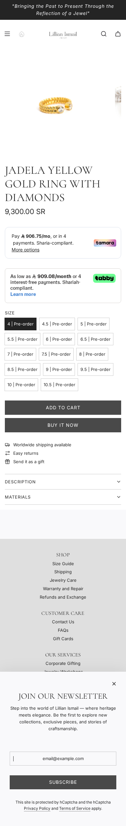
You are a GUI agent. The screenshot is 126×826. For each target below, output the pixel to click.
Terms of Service (74, 808)
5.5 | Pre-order (22, 339)
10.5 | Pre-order (59, 384)
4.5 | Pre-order (57, 323)
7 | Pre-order (20, 354)
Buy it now (63, 425)
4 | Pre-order (20, 323)
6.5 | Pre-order (95, 339)
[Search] (104, 34)
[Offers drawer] (21, 34)
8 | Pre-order (92, 354)
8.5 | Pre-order (22, 369)
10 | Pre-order (21, 384)
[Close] (114, 684)
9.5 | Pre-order (95, 369)
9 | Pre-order (59, 369)
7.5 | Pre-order (56, 354)
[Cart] (118, 34)
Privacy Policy (37, 808)
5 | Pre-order (93, 323)
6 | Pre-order (59, 339)
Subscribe (63, 782)
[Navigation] (7, 34)
